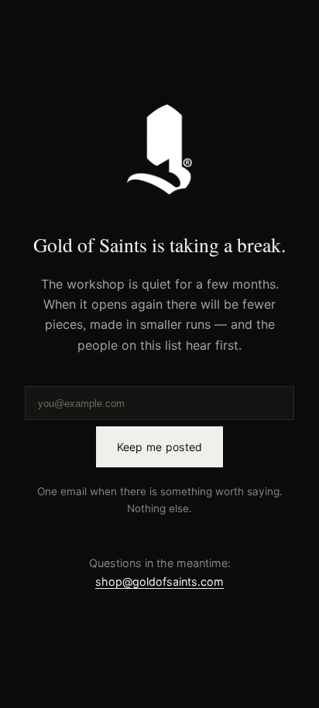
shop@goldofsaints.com (159, 581)
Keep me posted (160, 446)
